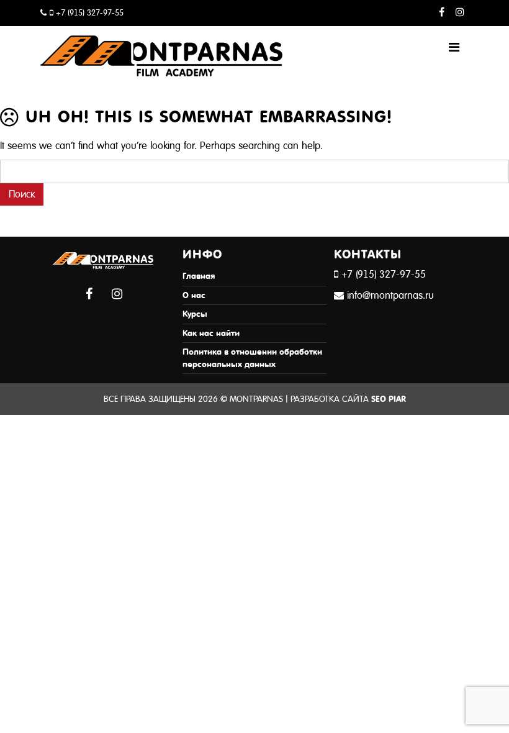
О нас (193, 295)
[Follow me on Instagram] (459, 12)
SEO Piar (388, 399)
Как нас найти (211, 333)
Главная (198, 276)
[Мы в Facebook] (441, 12)
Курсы (194, 314)
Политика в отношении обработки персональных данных (252, 358)
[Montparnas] (161, 42)
